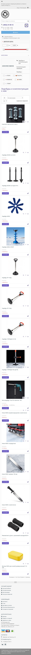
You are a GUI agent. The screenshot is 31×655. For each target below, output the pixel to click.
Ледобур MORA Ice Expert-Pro (10, 185)
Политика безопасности (9, 607)
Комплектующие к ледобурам (21, 67)
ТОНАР (9, 83)
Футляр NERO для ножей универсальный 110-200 (14, 566)
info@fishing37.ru (7, 639)
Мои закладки (6, 592)
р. (17, 45)
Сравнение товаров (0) (22, 101)
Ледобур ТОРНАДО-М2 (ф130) (10, 369)
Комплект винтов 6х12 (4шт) (9, 124)
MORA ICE (9, 79)
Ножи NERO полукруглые (9, 443)
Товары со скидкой (7, 618)
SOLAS (8, 75)
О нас (4, 603)
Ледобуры (19, 72)
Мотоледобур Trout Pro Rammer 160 (12, 400)
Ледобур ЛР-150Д (6, 308)
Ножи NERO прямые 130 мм (9, 474)
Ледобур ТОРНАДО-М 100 (9, 339)
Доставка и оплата (7, 605)
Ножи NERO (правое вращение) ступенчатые (14, 413)
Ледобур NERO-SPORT (8, 247)
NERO (20, 79)
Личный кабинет (7, 588)
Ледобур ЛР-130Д (6, 277)
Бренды (4, 616)
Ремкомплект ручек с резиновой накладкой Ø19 (15, 535)
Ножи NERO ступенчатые (9, 505)
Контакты (5, 601)
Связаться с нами (7, 620)
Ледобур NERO (6, 216)
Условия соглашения (8, 609)
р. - (9, 45)
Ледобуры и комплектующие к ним (11, 38)
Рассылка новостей (7, 594)
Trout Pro (19, 75)
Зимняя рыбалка (9, 36)
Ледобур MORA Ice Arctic (8, 155)
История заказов (7, 590)
